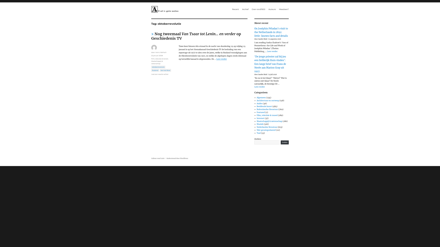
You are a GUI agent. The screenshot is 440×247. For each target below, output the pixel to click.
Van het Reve (165, 70)
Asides (260, 103)
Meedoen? (284, 9)
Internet (260, 118)
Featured (261, 112)
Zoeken (257, 139)
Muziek (260, 124)
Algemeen (261, 97)
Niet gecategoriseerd (266, 130)
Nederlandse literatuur (267, 127)
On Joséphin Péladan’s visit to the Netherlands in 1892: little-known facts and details (271, 32)
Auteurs (272, 9)
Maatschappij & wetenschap (269, 121)
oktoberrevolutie (158, 67)
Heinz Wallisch (160, 52)
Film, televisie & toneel (159, 59)
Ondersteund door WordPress (177, 158)
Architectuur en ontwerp (268, 100)
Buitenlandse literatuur (267, 109)
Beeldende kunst (264, 106)
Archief (245, 9)
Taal (259, 133)
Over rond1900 (258, 9)
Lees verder (221, 59)
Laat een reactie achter (159, 74)
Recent (235, 9)
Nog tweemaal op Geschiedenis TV (196, 36)
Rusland (155, 70)
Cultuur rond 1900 (157, 158)
